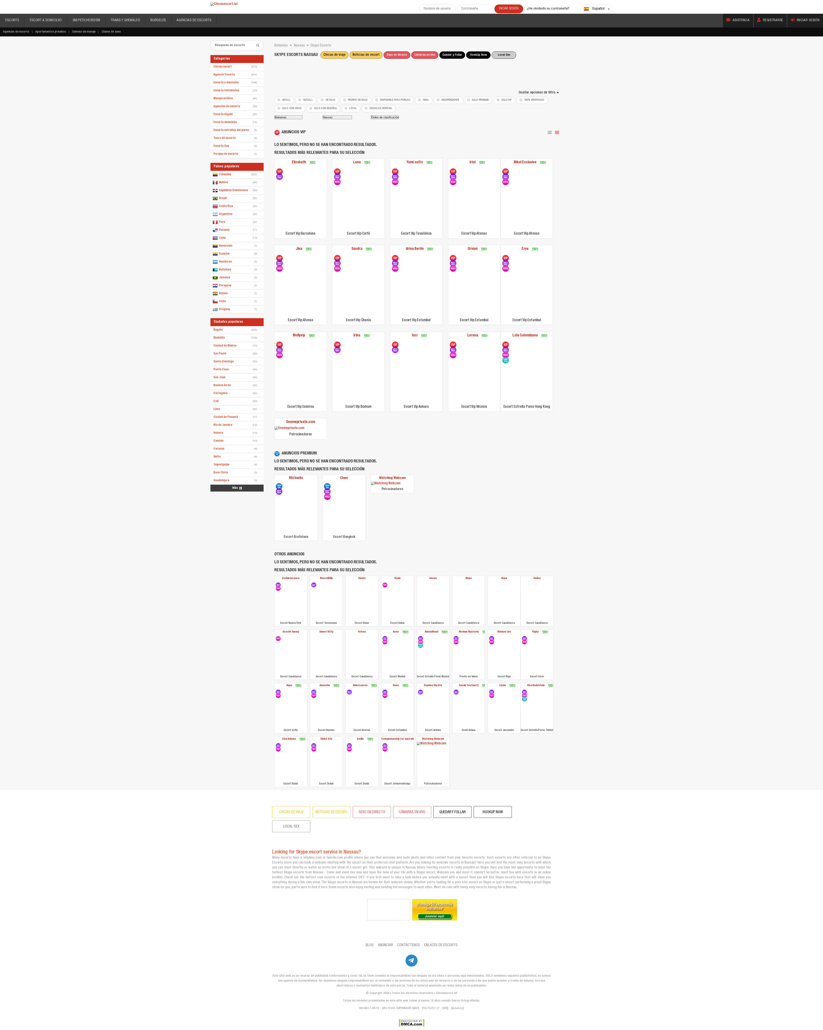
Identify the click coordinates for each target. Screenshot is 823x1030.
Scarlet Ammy (290, 632)
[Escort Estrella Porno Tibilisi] (524, 692)
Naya (504, 578)
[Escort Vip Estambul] (395, 258)
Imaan (433, 578)
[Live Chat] (388, 910)
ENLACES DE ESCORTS (441, 945)
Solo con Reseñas (325, 108)
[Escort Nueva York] (278, 585)
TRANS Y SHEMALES (125, 20)
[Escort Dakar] (362, 600)
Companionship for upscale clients (397, 739)
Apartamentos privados (50, 31)
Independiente (450, 100)
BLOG (370, 945)
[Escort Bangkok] (327, 486)
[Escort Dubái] (278, 745)
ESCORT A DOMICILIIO (46, 20)
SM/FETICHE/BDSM (86, 20)
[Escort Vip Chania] (337, 258)
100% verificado (534, 100)
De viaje (330, 100)
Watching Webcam (392, 478)
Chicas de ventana (380, 108)
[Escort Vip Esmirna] (279, 344)
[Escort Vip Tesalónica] (395, 171)
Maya (469, 578)
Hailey (536, 578)
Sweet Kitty (326, 632)
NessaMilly (326, 578)
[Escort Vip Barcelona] (279, 171)
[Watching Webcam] (392, 484)
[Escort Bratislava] (279, 486)
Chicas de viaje (334, 55)
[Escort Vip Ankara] (395, 344)
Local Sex (504, 55)
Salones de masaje (83, 31)
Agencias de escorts (16, 31)
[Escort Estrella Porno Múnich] (420, 638)
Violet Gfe (326, 739)
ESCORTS (12, 20)
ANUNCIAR (385, 945)
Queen (362, 578)
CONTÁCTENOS (408, 945)
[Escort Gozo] (524, 638)
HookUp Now (478, 55)
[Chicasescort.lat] (224, 4)
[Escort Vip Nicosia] (453, 344)
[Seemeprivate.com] (301, 428)
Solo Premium (480, 100)
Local (353, 108)
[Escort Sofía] (278, 692)
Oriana (362, 632)
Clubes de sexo (111, 31)
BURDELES (158, 20)
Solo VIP (507, 100)
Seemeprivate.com (300, 422)
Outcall (308, 100)
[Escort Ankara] (420, 692)
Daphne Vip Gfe (433, 685)
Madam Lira (504, 632)
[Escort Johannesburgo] (384, 745)
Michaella (296, 478)
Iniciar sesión (808, 20)
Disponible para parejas (395, 100)
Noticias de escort (366, 55)
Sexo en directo (397, 55)
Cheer (344, 478)
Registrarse (773, 20)
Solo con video (292, 108)
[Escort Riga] (491, 638)
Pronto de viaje (357, 100)
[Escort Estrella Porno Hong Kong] (505, 344)
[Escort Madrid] (384, 638)
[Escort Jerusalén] (491, 692)
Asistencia (741, 20)
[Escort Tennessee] (313, 585)
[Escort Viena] (456, 638)
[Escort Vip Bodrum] (337, 344)
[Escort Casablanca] (433, 600)
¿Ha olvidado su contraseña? (548, 8)
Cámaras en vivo (424, 55)
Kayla (397, 578)
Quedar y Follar (452, 55)
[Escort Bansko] (313, 692)
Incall (286, 100)
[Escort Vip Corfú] (337, 171)
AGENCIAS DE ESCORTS (194, 20)
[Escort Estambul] (384, 692)
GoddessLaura (290, 578)
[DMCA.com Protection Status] (412, 1023)
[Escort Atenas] (349, 692)
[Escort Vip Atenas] (453, 171)
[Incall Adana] (456, 692)
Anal (426, 100)
